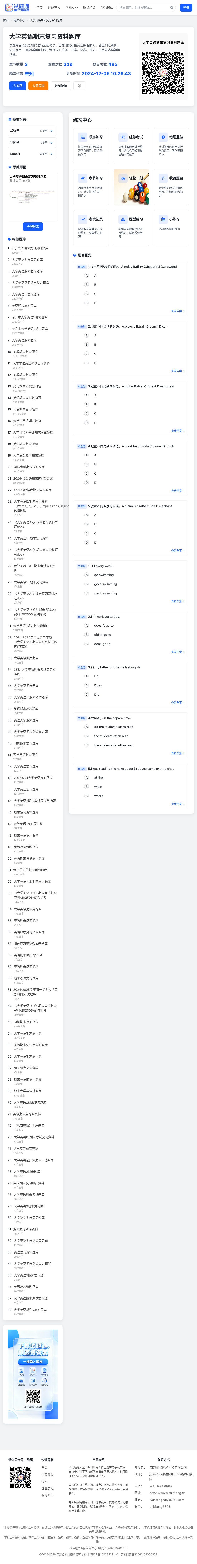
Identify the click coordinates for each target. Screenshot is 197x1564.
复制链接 (61, 86)
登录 (186, 8)
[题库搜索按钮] (172, 7)
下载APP (72, 8)
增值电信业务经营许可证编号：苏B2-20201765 (98, 1548)
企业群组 (47, 1488)
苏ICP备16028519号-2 (104, 1554)
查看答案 (177, 311)
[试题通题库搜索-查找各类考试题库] (146, 8)
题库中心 (19, 20)
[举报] (79, 85)
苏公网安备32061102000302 (139, 1554)
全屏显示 (33, 227)
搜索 (44, 1481)
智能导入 (54, 8)
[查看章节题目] (51, 130)
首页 (39, 8)
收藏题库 (38, 86)
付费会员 (47, 1474)
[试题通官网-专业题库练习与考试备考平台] (17, 8)
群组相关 (89, 8)
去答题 (17, 86)
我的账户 (47, 1495)
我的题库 (107, 8)
